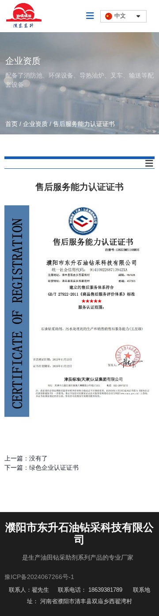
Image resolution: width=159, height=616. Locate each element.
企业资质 (35, 123)
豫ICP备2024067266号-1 (39, 576)
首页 (12, 123)
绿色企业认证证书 (54, 467)
